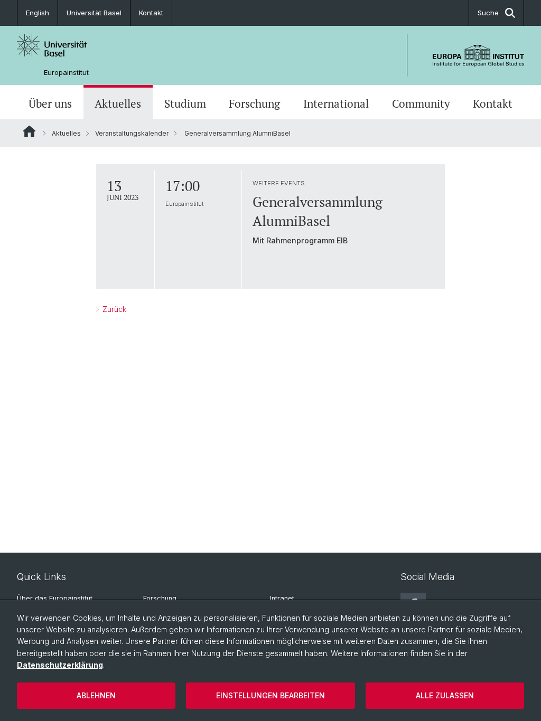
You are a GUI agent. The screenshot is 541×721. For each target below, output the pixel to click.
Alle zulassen (445, 695)
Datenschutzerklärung (60, 664)
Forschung (254, 103)
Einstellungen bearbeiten (270, 695)
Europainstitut (66, 73)
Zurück (113, 309)
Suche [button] (488, 12)
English (37, 12)
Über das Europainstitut (54, 598)
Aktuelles (118, 103)
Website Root (29, 131)
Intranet (282, 598)
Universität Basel (94, 12)
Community (421, 103)
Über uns (50, 103)
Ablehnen (96, 695)
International (336, 103)
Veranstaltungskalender (132, 133)
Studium (185, 103)
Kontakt (151, 12)
